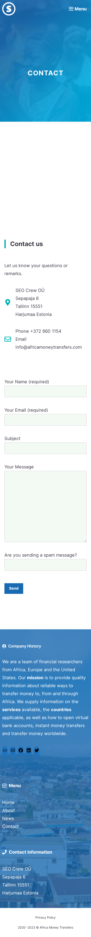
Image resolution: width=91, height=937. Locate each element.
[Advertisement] (45, 189)
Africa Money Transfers (56, 927)
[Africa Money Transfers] (8, 9)
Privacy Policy (45, 917)
